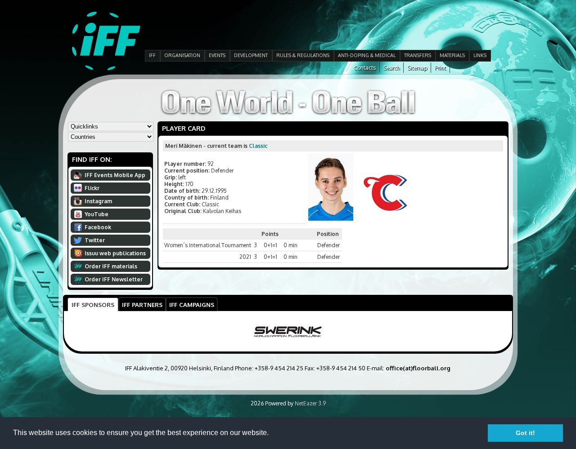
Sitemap (417, 67)
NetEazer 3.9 (310, 403)
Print (440, 67)
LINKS (479, 55)
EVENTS (217, 55)
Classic (258, 145)
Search (391, 67)
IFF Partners (142, 304)
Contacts (365, 67)
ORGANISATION (182, 55)
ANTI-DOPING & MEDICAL (367, 55)
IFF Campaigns (191, 304)
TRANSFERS (417, 55)
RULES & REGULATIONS (302, 55)
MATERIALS (452, 55)
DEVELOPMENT (251, 55)
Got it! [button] (525, 432)
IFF (152, 55)
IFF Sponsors (93, 304)
